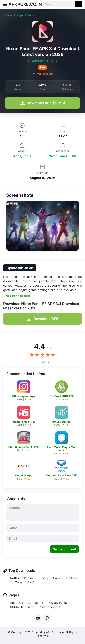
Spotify (43, 578)
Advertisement (49, 607)
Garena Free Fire (65, 578)
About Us (16, 603)
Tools (31, 15)
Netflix (14, 578)
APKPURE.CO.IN (25, 4)
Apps (20, 15)
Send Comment (64, 549)
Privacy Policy (57, 603)
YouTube (16, 582)
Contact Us (35, 603)
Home (8, 15)
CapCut (32, 582)
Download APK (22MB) (46, 103)
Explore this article (20, 268)
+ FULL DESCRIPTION (16, 296)
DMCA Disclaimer (22, 607)
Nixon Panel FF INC (42, 61)
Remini (29, 578)
